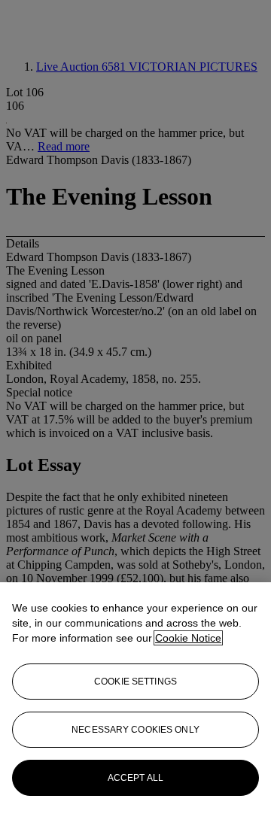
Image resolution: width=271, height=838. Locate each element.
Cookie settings (135, 681)
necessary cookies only (135, 729)
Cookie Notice (188, 638)
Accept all (135, 778)
